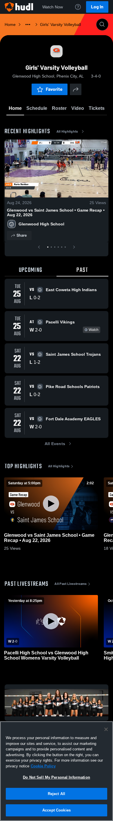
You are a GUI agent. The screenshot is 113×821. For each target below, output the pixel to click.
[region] (56, 771)
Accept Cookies (56, 810)
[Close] (106, 729)
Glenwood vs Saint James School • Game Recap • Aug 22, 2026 (56, 212)
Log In (97, 7)
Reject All (56, 794)
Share (22, 235)
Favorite (54, 89)
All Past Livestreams (70, 584)
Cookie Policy (43, 766)
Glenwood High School (41, 224)
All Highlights (67, 131)
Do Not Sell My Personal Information (56, 777)
